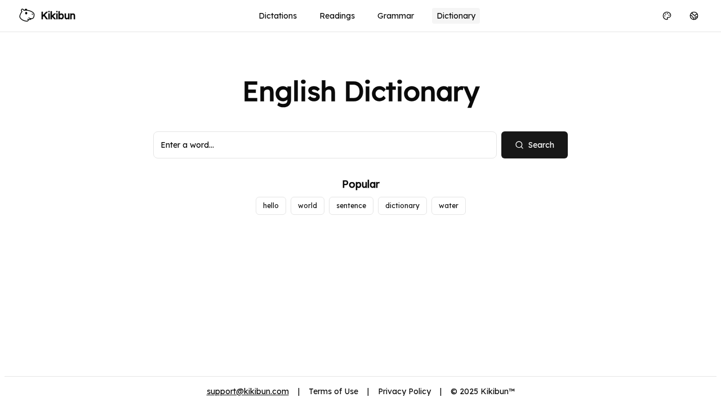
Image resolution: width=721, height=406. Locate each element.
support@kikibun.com (248, 391)
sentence (351, 205)
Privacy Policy (404, 391)
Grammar (395, 16)
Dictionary (456, 16)
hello (271, 205)
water (449, 205)
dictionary (402, 205)
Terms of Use (333, 391)
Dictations (278, 16)
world (307, 205)
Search (541, 145)
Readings (337, 16)
